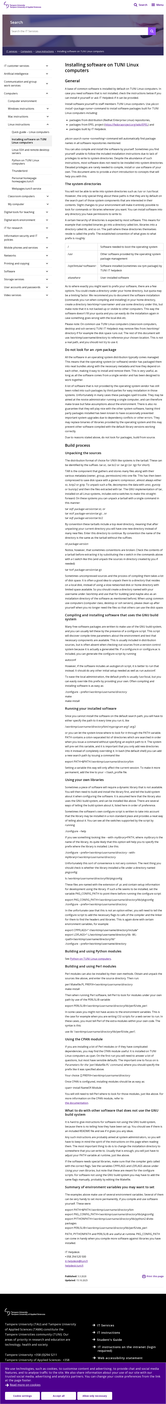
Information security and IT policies (20, 237)
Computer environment (22, 101)
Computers (11, 93)
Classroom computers (21, 196)
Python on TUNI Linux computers (25, 162)
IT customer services (16, 66)
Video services (12, 295)
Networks (10, 255)
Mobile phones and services (21, 247)
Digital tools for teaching (19, 212)
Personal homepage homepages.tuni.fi (24, 179)
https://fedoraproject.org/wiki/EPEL (126, 124)
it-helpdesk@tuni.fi (76, 1261)
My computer (16, 204)
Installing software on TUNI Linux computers (29, 141)
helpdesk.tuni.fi (74, 1265)
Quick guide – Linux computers (30, 132)
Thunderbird (19, 171)
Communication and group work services (20, 83)
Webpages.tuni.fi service (26, 188)
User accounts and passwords (22, 287)
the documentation (76, 1103)
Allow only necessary (95, 1395)
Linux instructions (19, 124)
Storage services (14, 279)
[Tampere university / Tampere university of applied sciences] (22, 5)
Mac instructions (18, 116)
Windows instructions (21, 108)
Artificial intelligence (16, 73)
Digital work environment (19, 220)
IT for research (13, 228)
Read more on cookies (25, 1385)
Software (9, 271)
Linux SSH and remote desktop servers (30, 151)
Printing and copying (16, 263)
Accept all (59, 1395)
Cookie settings (22, 1395)
